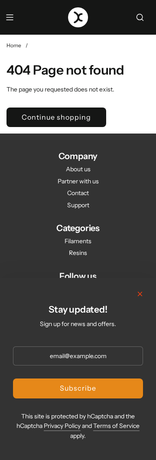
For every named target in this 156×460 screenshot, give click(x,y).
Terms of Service (116, 426)
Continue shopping (56, 117)
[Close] (140, 293)
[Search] (140, 17)
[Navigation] (9, 17)
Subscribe (78, 388)
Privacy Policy (62, 426)
